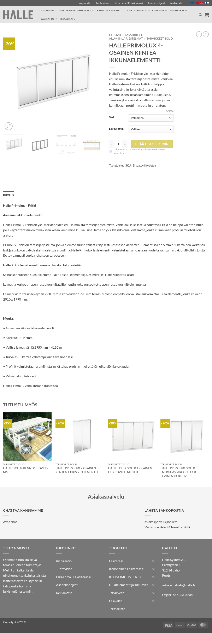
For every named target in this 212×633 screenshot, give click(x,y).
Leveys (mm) (116, 128)
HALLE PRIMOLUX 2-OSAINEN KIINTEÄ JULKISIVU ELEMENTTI (76, 470)
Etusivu (115, 35)
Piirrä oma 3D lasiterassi (128, 3)
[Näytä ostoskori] (207, 14)
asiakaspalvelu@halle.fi (161, 522)
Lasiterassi (47, 10)
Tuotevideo (102, 3)
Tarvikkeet (177, 10)
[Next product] (199, 34)
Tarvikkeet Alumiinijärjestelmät (126, 36)
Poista (169, 111)
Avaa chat (10, 522)
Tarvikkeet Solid (160, 38)
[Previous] (10, 81)
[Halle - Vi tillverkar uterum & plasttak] (18, 14)
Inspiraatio (84, 3)
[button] (9, 126)
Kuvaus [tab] (8, 195)
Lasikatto (47, 18)
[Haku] (200, 14)
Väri (111, 117)
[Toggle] (153, 560)
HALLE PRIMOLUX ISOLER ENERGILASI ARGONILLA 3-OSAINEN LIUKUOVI (178, 471)
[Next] (95, 81)
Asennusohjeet (156, 3)
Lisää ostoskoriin (152, 144)
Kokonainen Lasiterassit (75, 10)
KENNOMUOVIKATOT (109, 10)
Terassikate (67, 18)
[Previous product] (206, 34)
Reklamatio (176, 3)
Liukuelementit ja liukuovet (145, 10)
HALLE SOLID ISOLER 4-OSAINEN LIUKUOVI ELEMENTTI (130, 470)
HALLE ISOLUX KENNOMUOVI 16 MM (25, 470)
